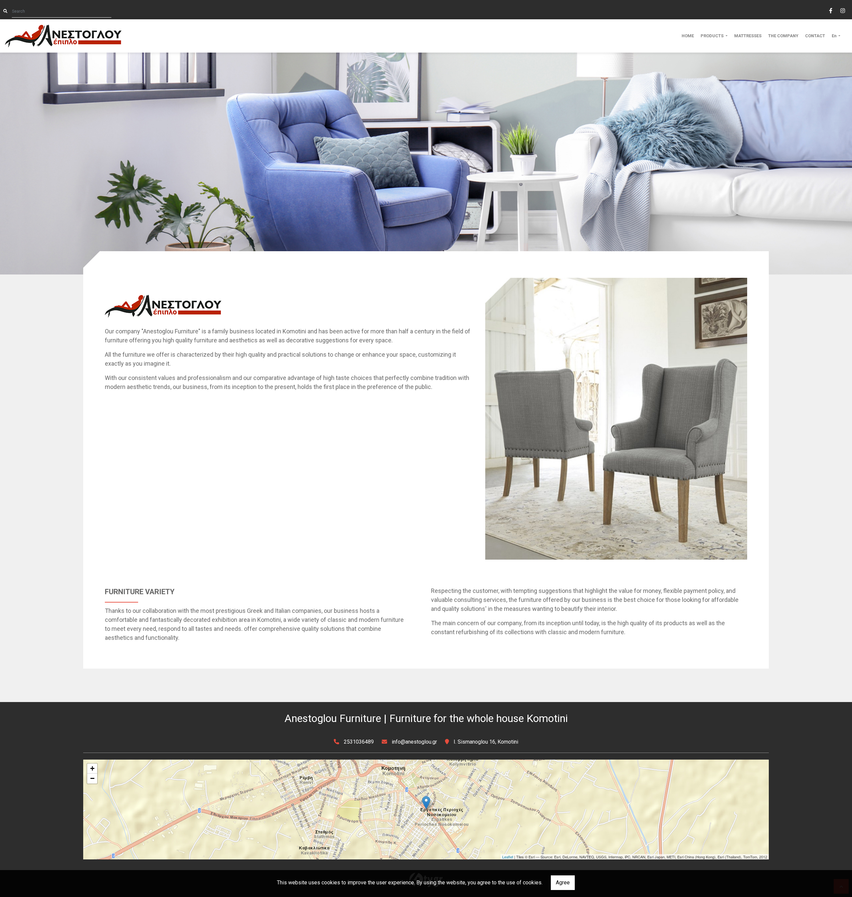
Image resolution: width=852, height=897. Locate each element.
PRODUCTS (713, 35)
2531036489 (359, 742)
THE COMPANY (783, 35)
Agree (563, 882)
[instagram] (842, 10)
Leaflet (507, 856)
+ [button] (92, 768)
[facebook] (830, 10)
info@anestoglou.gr (414, 742)
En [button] (834, 35)
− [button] (92, 778)
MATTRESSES (747, 35)
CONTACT (815, 35)
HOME (688, 35)
